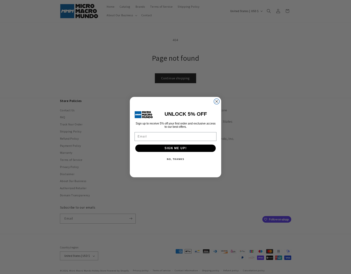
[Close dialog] (216, 101)
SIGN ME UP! (176, 148)
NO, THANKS (175, 159)
